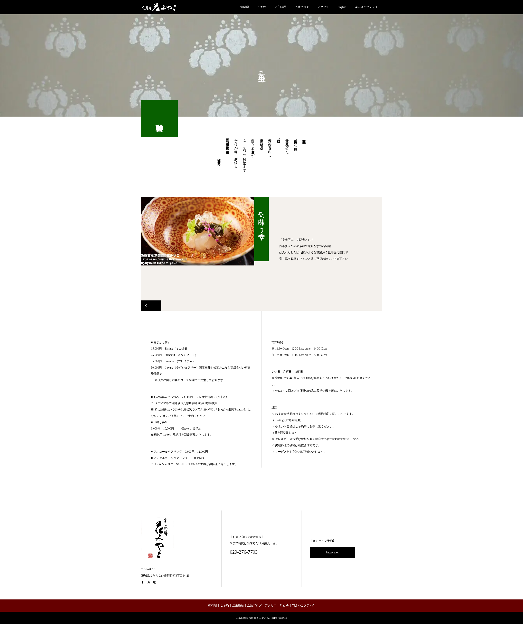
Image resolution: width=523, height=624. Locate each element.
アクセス (323, 7)
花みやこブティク (366, 7)
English (341, 7)
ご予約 (261, 7)
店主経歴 (280, 7)
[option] (197, 231)
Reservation (332, 552)
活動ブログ (302, 7)
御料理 (244, 7)
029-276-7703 (244, 552)
